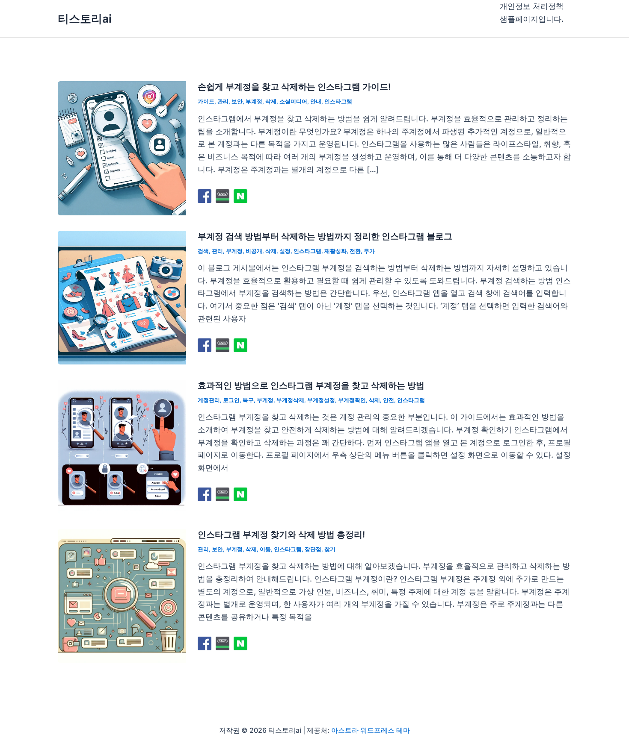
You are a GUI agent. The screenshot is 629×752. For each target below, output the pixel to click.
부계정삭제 (290, 400)
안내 (315, 101)
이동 (265, 549)
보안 (237, 101)
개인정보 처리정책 (532, 6)
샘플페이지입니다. (532, 19)
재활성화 (335, 250)
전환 (355, 250)
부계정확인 (352, 400)
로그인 (231, 400)
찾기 (329, 549)
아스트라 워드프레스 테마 (370, 730)
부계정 (254, 101)
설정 (285, 250)
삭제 (270, 101)
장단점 (313, 549)
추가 (369, 250)
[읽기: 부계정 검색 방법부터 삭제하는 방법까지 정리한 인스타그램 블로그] (122, 296)
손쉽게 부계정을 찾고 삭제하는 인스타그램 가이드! (294, 87)
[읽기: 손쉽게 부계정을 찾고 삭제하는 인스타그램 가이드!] (122, 147)
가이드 (206, 101)
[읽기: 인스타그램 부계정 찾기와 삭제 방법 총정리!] (122, 594)
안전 (388, 400)
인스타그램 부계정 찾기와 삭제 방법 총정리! (281, 534)
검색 (203, 250)
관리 (222, 101)
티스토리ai (85, 18)
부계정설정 (321, 400)
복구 (248, 400)
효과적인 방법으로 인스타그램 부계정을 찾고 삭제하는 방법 (311, 385)
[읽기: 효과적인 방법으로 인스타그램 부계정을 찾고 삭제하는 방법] (122, 445)
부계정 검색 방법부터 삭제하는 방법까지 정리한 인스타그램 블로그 (325, 236)
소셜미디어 (293, 101)
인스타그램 (338, 101)
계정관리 (209, 400)
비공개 (254, 250)
